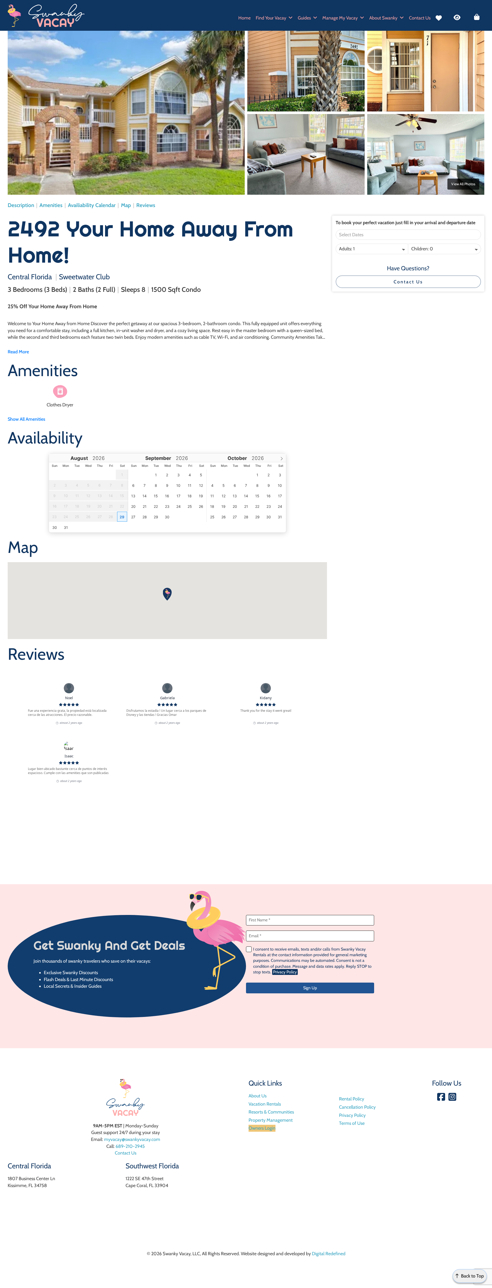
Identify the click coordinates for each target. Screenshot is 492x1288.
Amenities (51, 205)
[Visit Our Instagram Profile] (452, 1097)
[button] (167, 594)
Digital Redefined (328, 1253)
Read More (18, 352)
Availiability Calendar (92, 205)
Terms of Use (352, 1123)
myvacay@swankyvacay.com (132, 1139)
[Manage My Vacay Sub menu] (362, 18)
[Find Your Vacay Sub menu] (291, 18)
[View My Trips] (476, 17)
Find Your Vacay (271, 18)
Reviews (145, 205)
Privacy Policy (285, 972)
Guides (304, 18)
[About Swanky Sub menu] (402, 18)
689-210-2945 (130, 1146)
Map (126, 205)
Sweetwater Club (84, 276)
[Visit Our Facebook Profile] (441, 1097)
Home (244, 18)
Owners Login (262, 1128)
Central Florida (30, 276)
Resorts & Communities (271, 1112)
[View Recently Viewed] (457, 17)
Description (21, 205)
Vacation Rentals (265, 1104)
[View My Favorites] (439, 18)
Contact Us (419, 18)
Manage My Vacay (340, 18)
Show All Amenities (26, 419)
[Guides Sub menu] (315, 18)
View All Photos (463, 184)
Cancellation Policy (357, 1107)
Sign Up (310, 987)
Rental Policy (351, 1099)
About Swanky (383, 18)
